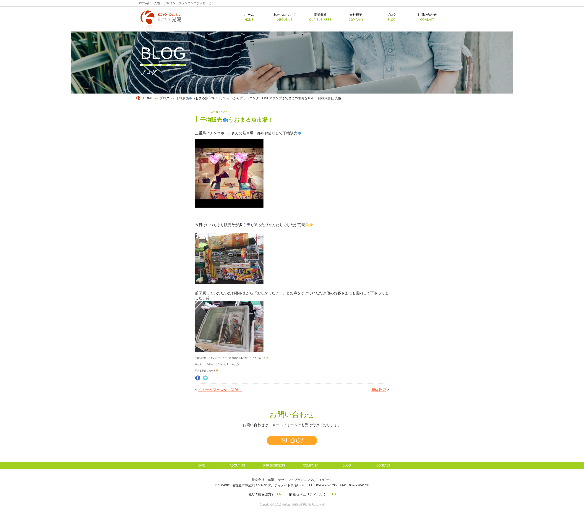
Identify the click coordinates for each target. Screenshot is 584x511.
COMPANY (310, 465)
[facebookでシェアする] (197, 379)
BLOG (347, 465)
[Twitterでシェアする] (205, 379)
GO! (296, 440)
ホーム (249, 17)
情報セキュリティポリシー (310, 494)
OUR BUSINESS (274, 465)
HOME (148, 98)
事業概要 (320, 17)
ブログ (391, 17)
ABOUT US (237, 465)
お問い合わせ (427, 17)
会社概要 (356, 17)
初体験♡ (378, 390)
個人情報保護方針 (262, 494)
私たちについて (285, 17)
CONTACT (383, 465)
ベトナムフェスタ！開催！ (220, 390)
